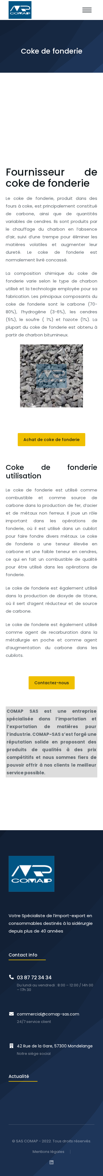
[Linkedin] (51, 1162)
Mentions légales (48, 1151)
